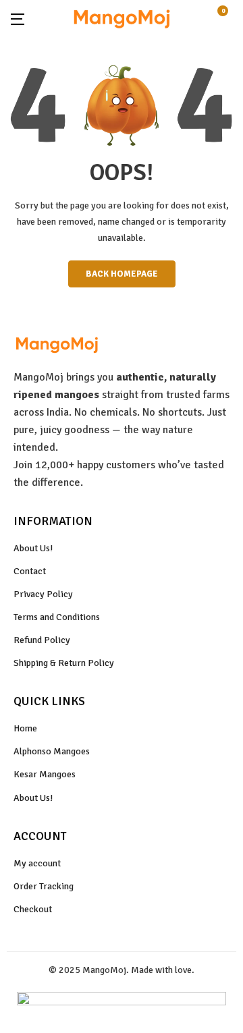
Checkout (33, 909)
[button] (227, 18)
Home (25, 728)
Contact (30, 571)
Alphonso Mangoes (52, 751)
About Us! (33, 548)
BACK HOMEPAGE (122, 274)
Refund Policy (42, 640)
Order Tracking (44, 886)
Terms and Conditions (57, 617)
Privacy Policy (43, 594)
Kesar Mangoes (45, 774)
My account (37, 863)
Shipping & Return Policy (64, 663)
